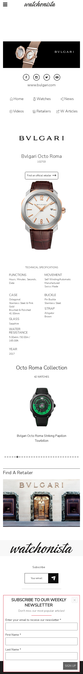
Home (18, 98)
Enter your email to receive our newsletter (33, 620)
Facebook (26, 77)
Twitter (47, 77)
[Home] (41, 3)
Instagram (36, 77)
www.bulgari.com (41, 85)
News (69, 98)
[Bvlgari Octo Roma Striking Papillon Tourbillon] (41, 407)
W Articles (69, 111)
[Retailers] (41, 503)
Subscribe (38, 567)
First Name (13, 635)
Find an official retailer (39, 175)
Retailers (43, 111)
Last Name (13, 649)
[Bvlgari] (41, 138)
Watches (44, 98)
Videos (18, 111)
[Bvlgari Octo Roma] (41, 215)
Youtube (57, 77)
